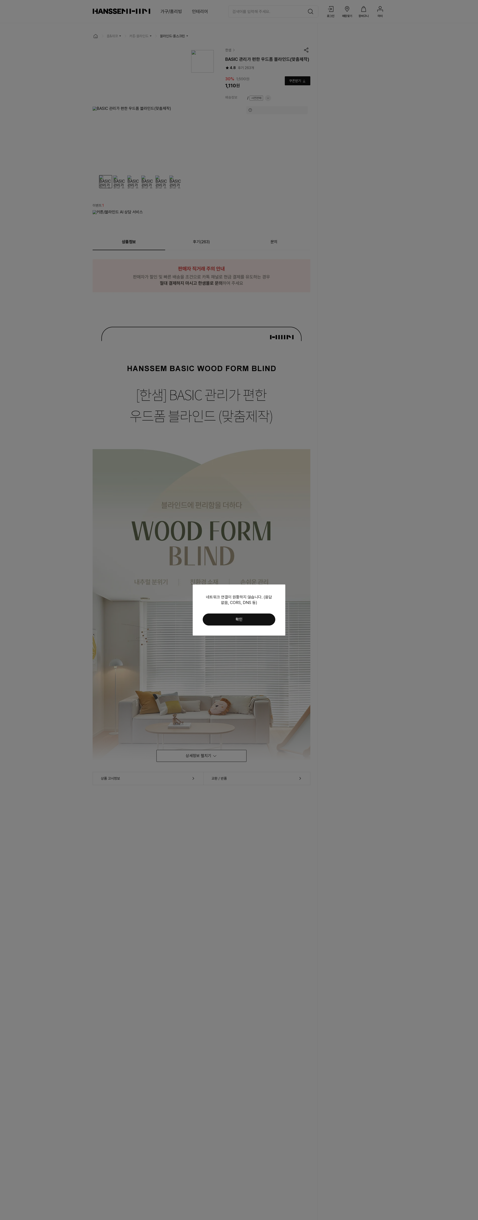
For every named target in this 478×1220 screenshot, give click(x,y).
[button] (239, 620)
